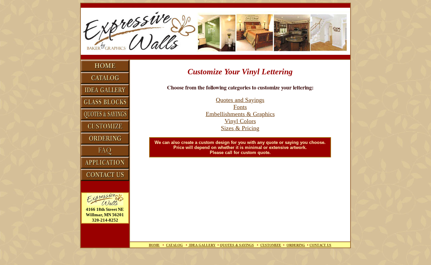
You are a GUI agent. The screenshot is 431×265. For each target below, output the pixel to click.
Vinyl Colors (240, 121)
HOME (154, 244)
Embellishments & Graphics (240, 114)
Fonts (240, 107)
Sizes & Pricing (240, 128)
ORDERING (296, 244)
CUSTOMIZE (270, 244)
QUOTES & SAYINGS (237, 244)
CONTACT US (320, 244)
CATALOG (174, 244)
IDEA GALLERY (202, 244)
